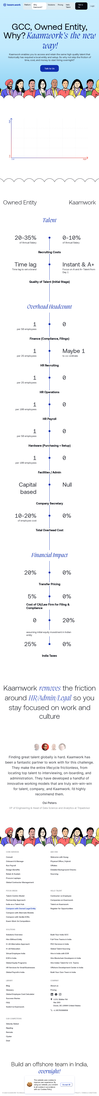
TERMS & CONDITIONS (89, 1093)
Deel (8, 1040)
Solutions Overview (14, 934)
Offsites (53, 865)
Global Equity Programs (16, 963)
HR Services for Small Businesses (20, 967)
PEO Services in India (59, 944)
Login (92, 6)
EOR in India (11, 958)
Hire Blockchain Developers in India (65, 958)
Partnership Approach (15, 900)
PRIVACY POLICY (74, 1093)
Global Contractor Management (20, 882)
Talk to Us (80, 6)
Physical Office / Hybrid (60, 861)
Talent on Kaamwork (59, 904)
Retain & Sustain (13, 874)
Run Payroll (11, 865)
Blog (8, 985)
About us (54, 985)
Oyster (9, 1036)
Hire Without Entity (14, 939)
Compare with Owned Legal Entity (21, 908)
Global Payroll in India (15, 972)
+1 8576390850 (60, 1010)
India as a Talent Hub (15, 904)
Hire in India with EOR (59, 953)
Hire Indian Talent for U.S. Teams (64, 963)
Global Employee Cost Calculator (20, 994)
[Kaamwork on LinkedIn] (51, 994)
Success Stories (13, 998)
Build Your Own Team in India (63, 972)
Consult (9, 857)
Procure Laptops (13, 878)
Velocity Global (12, 1024)
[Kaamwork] (12, 6)
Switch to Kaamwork (15, 1007)
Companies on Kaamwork (61, 900)
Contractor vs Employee (60, 896)
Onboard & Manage (15, 861)
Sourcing (54, 874)
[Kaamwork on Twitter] (56, 994)
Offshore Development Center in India (66, 967)
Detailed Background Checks (63, 869)
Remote (9, 1032)
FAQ (8, 1002)
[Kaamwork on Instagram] (60, 994)
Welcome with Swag (59, 857)
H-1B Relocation (13, 948)
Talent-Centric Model (15, 896)
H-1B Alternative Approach (18, 944)
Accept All (66, 1085)
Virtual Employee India (15, 953)
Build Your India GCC (59, 934)
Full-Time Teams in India (60, 939)
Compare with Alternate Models (20, 912)
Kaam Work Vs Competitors (18, 921)
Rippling (9, 1028)
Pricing (60, 5)
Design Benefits (13, 869)
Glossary (10, 990)
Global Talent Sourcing (60, 948)
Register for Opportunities (61, 908)
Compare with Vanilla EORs (17, 917)
